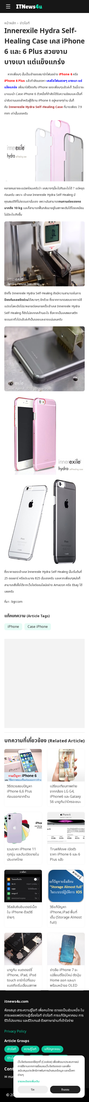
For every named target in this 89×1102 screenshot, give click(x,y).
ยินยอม (65, 1089)
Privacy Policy (15, 1031)
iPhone (13, 626)
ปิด (33, 1089)
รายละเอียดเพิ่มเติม (29, 1081)
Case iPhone (38, 626)
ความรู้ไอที (30, 1049)
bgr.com (16, 601)
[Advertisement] (44, 683)
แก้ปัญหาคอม (52, 1049)
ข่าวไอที (25, 23)
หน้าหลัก (10, 23)
